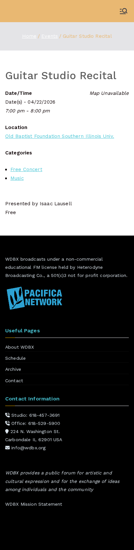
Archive (13, 369)
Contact (14, 380)
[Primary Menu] (123, 11)
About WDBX (19, 347)
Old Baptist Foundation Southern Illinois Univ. (59, 136)
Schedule (15, 358)
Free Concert (26, 169)
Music (17, 178)
